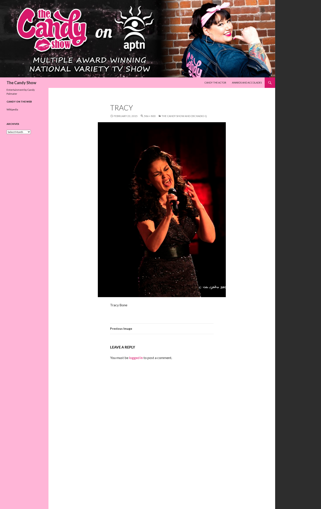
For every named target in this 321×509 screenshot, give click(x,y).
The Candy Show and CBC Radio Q (184, 116)
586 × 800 (149, 116)
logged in (136, 358)
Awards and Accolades (247, 82)
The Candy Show (21, 82)
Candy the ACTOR (215, 82)
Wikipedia (12, 109)
